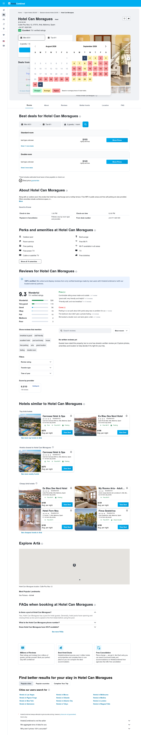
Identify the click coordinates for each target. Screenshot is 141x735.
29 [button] (67, 79)
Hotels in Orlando (63, 698)
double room (31, 350)
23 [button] (35, 79)
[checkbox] (30, 387)
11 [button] (46, 68)
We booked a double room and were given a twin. (79, 317)
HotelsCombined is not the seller (33, 720)
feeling (22, 350)
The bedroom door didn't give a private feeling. (79, 314)
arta (32, 345)
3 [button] (40, 63)
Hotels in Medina (99, 698)
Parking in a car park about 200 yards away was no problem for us (85, 311)
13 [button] (56, 68)
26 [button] (51, 79)
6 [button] (56, 63)
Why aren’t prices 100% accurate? (33, 728)
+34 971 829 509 (24, 27)
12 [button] (51, 68)
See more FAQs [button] (57, 632)
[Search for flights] (4, 10)
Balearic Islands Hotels (47, 12)
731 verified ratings (38, 30)
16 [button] (35, 74)
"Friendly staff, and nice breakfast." (75, 301)
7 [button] (61, 63)
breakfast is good (26, 335)
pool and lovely (38, 340)
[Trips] (4, 35)
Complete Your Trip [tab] (61, 683)
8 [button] (66, 63)
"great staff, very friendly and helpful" (76, 298)
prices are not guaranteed (68, 714)
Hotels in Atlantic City (64, 701)
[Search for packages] (4, 24)
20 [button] (56, 74)
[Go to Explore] (4, 28)
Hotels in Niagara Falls (101, 704)
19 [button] (51, 74)
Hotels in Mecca (62, 695)
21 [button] (62, 74)
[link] (31, 438)
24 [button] (40, 79)
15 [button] (67, 68)
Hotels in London (99, 701)
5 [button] (51, 63)
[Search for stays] (4, 15)
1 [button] (66, 58)
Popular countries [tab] (42, 683)
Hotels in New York (26, 701)
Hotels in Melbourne (100, 695)
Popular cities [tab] (26, 683)
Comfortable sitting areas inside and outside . (78, 295)
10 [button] (40, 68)
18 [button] (46, 74)
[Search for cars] (4, 19)
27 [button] (56, 79)
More (21, 201)
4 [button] (45, 63)
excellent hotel (25, 340)
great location (41, 345)
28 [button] (62, 79)
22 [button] (67, 74)
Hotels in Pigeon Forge (28, 698)
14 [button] (62, 68)
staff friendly (39, 335)
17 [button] (40, 74)
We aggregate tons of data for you (33, 724)
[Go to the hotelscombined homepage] (16, 3)
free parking (24, 345)
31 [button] (40, 84)
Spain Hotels (28, 12)
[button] (3, 3)
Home (20, 12)
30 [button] (35, 84)
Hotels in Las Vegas (26, 695)
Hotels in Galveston (26, 704)
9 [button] (35, 68)
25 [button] (46, 79)
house (48, 340)
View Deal (67, 432)
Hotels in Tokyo (62, 704)
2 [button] (35, 63)
